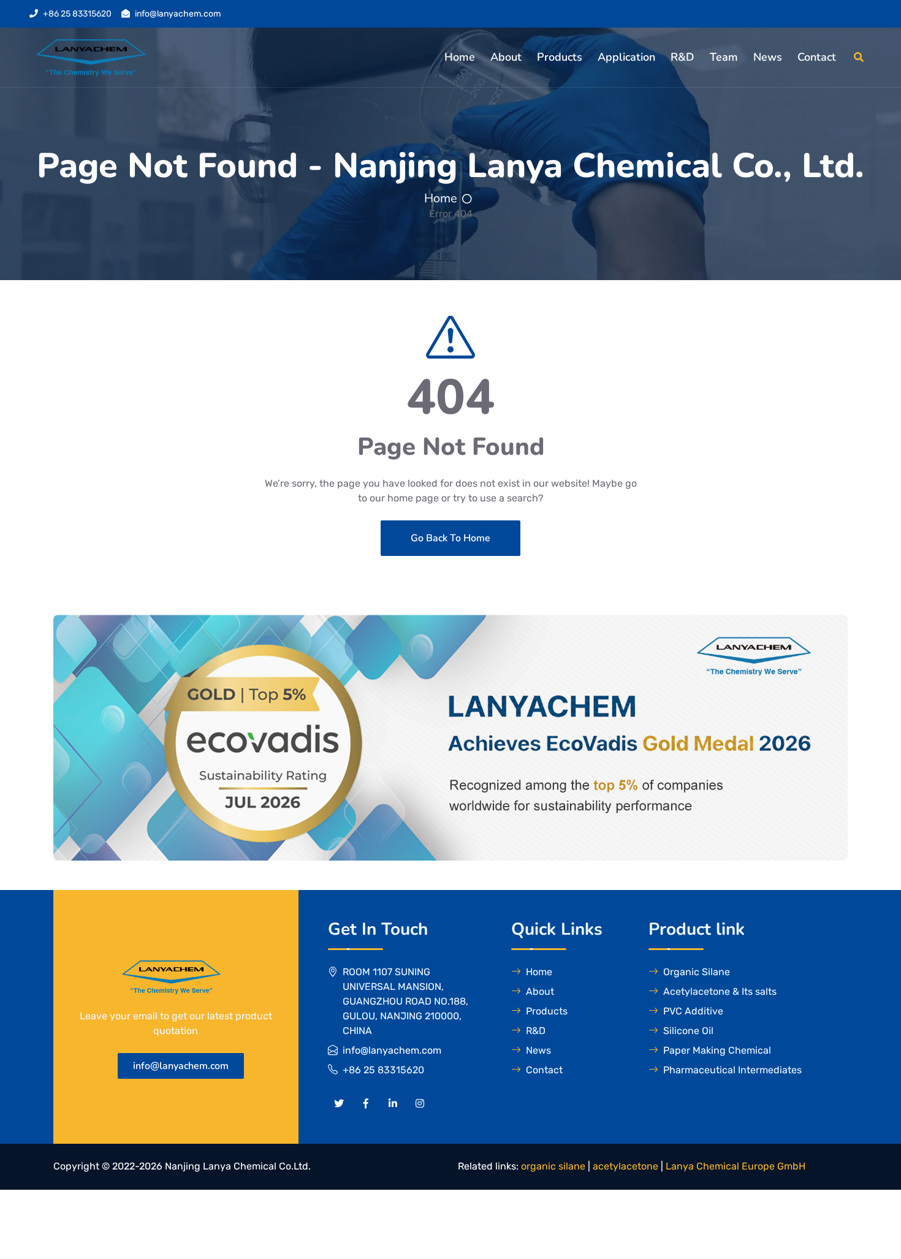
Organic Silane (696, 972)
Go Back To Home (450, 538)
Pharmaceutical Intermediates (732, 1070)
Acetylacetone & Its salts (720, 991)
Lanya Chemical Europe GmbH (735, 1166)
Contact (816, 57)
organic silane (553, 1166)
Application (626, 57)
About (506, 57)
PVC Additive (693, 1011)
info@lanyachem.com (178, 14)
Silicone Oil (688, 1030)
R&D (682, 57)
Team (724, 57)
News (767, 57)
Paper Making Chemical (717, 1050)
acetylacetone (625, 1166)
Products (559, 57)
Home (459, 57)
